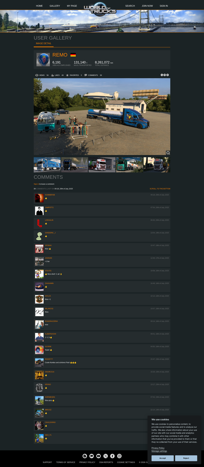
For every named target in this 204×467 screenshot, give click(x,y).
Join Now (147, 6)
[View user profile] (43, 66)
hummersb (50, 195)
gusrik (48, 347)
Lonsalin (49, 220)
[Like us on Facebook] (112, 456)
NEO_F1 (48, 435)
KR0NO (48, 384)
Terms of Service (65, 462)
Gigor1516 (49, 372)
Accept (162, 458)
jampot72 (49, 207)
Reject (186, 458)
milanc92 (49, 309)
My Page (72, 6)
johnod (48, 258)
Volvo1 (48, 271)
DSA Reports (106, 462)
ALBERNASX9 (50, 334)
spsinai (48, 245)
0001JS (48, 296)
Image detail (43, 43)
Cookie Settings (126, 462)
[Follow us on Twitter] (105, 456)
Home (39, 6)
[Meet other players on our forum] (91, 456)
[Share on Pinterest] (164, 74)
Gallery (55, 6)
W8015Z (48, 410)
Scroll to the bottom (160, 189)
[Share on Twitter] (162, 74)
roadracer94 (51, 321)
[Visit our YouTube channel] (98, 456)
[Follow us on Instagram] (119, 456)
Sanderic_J (50, 233)
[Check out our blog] (84, 456)
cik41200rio (50, 422)
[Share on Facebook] (167, 74)
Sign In (164, 6)
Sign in (36, 184)
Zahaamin (49, 283)
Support (47, 462)
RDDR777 (49, 359)
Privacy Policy (87, 462)
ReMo (59, 55)
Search (130, 6)
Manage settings (159, 451)
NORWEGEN (50, 397)
